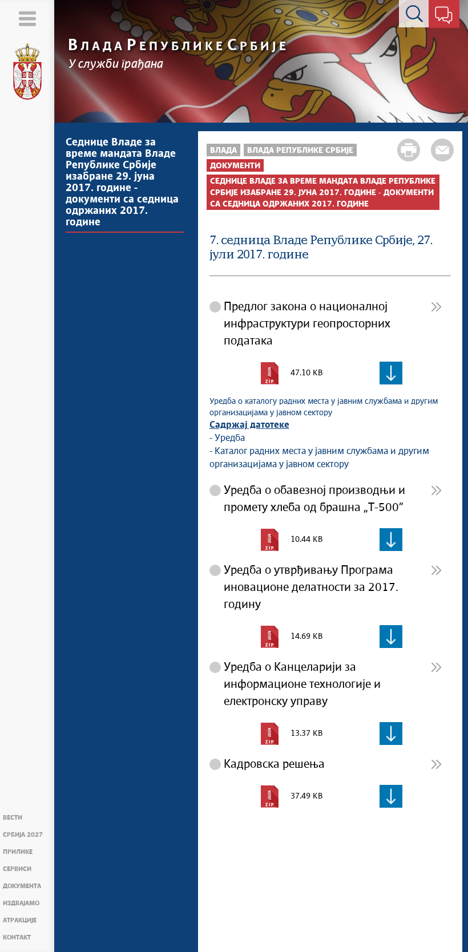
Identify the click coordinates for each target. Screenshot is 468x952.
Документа (22, 886)
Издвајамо (21, 903)
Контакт (17, 937)
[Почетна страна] (27, 71)
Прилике (18, 852)
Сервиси (17, 869)
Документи (235, 166)
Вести (12, 818)
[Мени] (27, 19)
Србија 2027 (23, 835)
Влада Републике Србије (300, 151)
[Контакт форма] (443, 16)
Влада (223, 151)
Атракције (20, 920)
